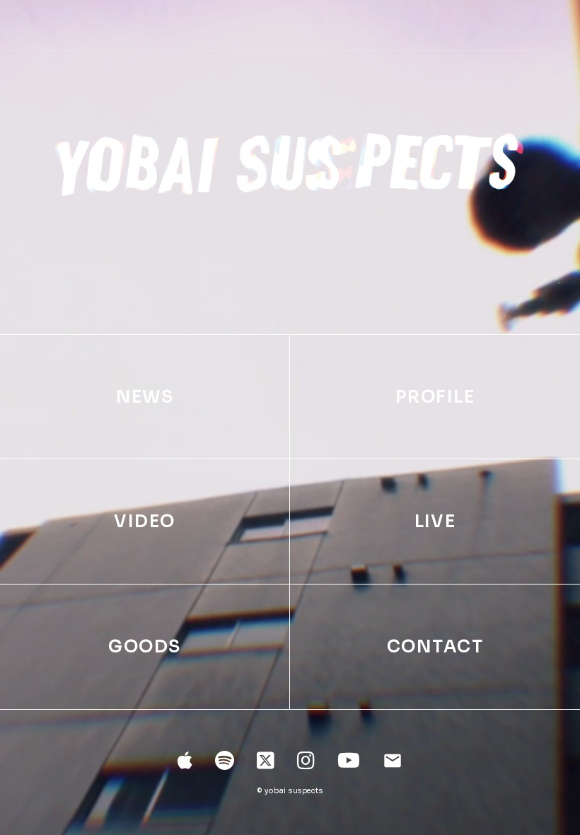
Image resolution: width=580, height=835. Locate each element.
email (392, 761)
